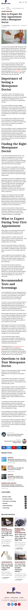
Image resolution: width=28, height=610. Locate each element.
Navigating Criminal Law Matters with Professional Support (15, 478)
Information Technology (14, 501)
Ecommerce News (14, 499)
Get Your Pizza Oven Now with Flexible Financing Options (20, 568)
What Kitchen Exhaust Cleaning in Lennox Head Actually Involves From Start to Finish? (12, 486)
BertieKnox (7, 25)
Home (2, 8)
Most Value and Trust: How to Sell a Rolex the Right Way (20, 537)
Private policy (14, 597)
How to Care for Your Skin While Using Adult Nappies (7, 567)
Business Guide (14, 496)
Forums (22, 597)
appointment (18, 71)
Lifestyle (14, 503)
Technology (14, 508)
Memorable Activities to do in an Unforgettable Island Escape (17, 460)
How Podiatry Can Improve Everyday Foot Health (16, 468)
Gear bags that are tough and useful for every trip (7, 534)
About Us (7, 597)
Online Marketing (14, 505)
